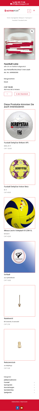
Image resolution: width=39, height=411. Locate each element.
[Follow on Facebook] (17, 408)
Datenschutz (15, 402)
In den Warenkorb (22, 94)
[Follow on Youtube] (21, 408)
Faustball (14, 20)
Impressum (23, 402)
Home (8, 18)
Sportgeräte (14, 18)
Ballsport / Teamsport (25, 18)
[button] (32, 31)
